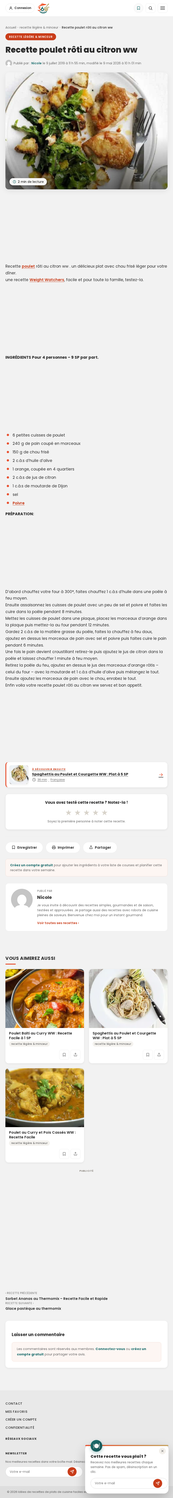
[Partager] (75, 1055)
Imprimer (66, 847)
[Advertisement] (86, 227)
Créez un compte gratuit (31, 865)
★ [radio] (68, 812)
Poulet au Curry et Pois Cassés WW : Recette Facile (42, 1135)
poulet (28, 266)
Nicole (36, 63)
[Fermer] (162, 1451)
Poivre (19, 503)
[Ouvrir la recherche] (150, 8)
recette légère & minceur (39, 27)
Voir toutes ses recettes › (58, 923)
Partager (103, 847)
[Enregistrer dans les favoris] (64, 1055)
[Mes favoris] (138, 8)
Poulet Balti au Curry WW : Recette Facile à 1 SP (40, 1036)
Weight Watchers (47, 279)
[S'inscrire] (157, 1483)
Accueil (10, 27)
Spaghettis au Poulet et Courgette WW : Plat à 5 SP (124, 1036)
